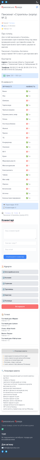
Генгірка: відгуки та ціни (11, 398)
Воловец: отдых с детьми (12, 362)
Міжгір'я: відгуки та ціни (11, 396)
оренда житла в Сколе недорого (14, 405)
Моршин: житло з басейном (12, 401)
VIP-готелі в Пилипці (10, 407)
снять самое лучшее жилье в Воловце (17, 358)
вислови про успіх (9, 386)
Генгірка (12, 23)
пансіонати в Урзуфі (10, 394)
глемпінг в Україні (9, 380)
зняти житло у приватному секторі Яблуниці (18, 409)
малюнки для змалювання (12, 388)
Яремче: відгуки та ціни (11, 403)
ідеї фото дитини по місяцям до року (15, 390)
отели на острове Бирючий (13, 360)
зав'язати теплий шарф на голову (14, 382)
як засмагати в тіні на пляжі (12, 392)
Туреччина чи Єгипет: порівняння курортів (17, 384)
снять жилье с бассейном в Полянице (17, 364)
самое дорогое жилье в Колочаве (15, 356)
